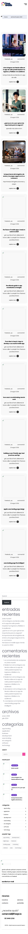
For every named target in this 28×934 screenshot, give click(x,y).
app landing (6, 837)
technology (18, 848)
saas (11, 848)
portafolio (20, 903)
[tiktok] (23, 889)
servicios (20, 900)
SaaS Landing (6, 738)
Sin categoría (6, 741)
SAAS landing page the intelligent (14, 563)
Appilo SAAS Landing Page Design (14, 509)
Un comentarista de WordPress (15, 660)
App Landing (6, 729)
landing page (6, 844)
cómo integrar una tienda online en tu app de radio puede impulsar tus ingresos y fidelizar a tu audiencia (14, 69)
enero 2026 (6, 716)
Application (6, 731)
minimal (5, 848)
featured (13, 841)
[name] (6, 4)
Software (5, 743)
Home (6, 17)
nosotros (5, 900)
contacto (5, 903)
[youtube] (13, 889)
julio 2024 (5, 718)
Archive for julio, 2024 (16, 17)
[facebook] (4, 889)
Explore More (12, 82)
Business (5, 733)
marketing (15, 844)
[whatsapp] (8, 889)
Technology (6, 745)
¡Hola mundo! (6, 619)
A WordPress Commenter (13, 701)
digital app (6, 841)
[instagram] (18, 889)
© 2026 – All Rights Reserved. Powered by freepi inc (15, 925)
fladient (7, 665)
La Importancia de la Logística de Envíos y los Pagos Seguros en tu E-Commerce (14, 176)
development (7, 736)
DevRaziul (7, 689)
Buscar (4, 596)
